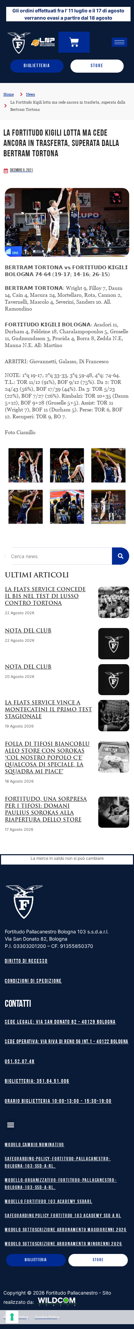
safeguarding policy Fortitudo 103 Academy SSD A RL (63, 1215)
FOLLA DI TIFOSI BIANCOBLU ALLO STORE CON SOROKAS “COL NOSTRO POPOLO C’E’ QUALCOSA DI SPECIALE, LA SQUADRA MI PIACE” (47, 758)
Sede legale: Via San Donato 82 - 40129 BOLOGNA (60, 1022)
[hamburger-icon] (119, 42)
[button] (10, 1124)
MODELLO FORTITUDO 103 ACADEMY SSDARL (48, 1201)
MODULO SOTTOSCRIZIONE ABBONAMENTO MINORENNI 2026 (63, 1244)
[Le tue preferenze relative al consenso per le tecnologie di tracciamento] (12, 1316)
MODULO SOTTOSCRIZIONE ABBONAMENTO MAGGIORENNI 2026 (66, 1230)
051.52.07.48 (20, 1062)
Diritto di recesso (26, 961)
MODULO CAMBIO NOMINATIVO (34, 1145)
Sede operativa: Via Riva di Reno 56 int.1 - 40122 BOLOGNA (67, 1042)
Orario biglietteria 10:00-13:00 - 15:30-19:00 (58, 1101)
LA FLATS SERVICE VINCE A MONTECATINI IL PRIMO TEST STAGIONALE (48, 710)
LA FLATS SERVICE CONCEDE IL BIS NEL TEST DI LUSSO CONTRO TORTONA (45, 596)
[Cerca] (120, 556)
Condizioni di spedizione (33, 981)
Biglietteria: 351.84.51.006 (37, 1081)
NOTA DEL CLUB (28, 631)
